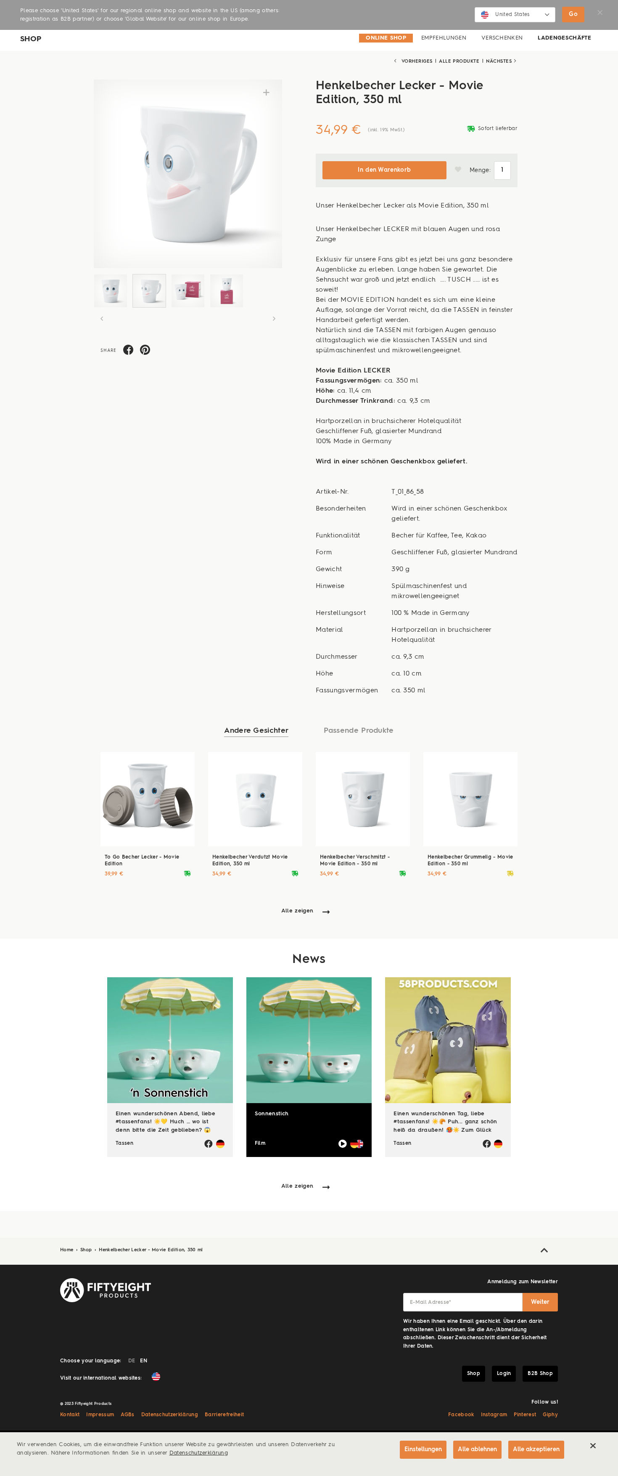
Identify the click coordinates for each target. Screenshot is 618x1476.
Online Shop (386, 38)
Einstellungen (423, 1449)
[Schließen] (592, 1445)
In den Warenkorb (384, 170)
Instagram (494, 1414)
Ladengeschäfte (564, 38)
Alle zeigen (297, 911)
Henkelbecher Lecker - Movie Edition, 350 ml (151, 1250)
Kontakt (69, 1414)
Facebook (461, 1414)
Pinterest (525, 1414)
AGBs (127, 1414)
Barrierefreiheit (224, 1414)
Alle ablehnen (477, 1449)
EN (143, 1361)
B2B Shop (540, 1373)
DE (131, 1361)
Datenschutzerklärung (169, 1414)
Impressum (100, 1414)
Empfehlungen (443, 38)
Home (67, 1250)
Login (504, 1373)
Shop (87, 1250)
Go (573, 14)
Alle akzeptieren (536, 1449)
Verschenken (502, 38)
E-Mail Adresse (431, 1302)
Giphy (550, 1414)
